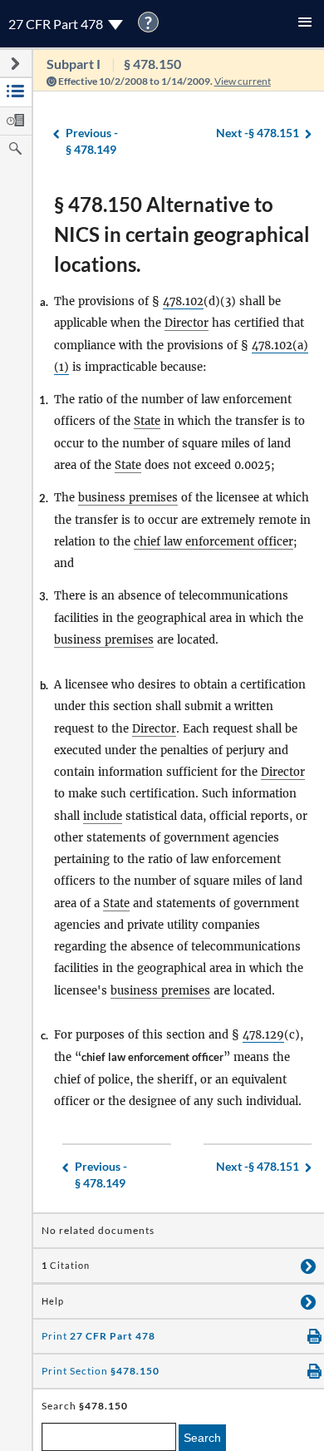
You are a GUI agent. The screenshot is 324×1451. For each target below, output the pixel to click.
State (147, 421)
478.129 (263, 1035)
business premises (128, 498)
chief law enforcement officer (213, 542)
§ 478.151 (257, 133)
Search (202, 1437)
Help (53, 1301)
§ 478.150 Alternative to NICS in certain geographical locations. (182, 234)
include (102, 816)
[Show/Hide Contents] (308, 1265)
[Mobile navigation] (305, 23)
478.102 (183, 301)
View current (242, 81)
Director (186, 323)
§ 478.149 (92, 141)
